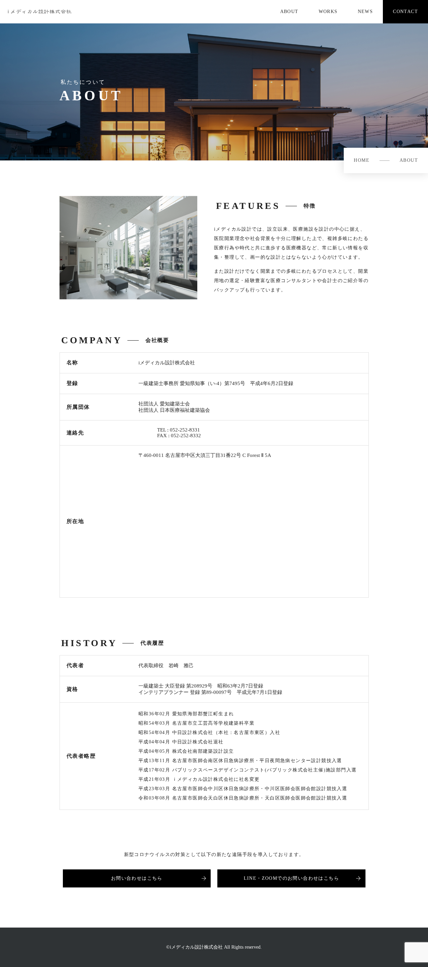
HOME (361, 160)
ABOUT (409, 160)
